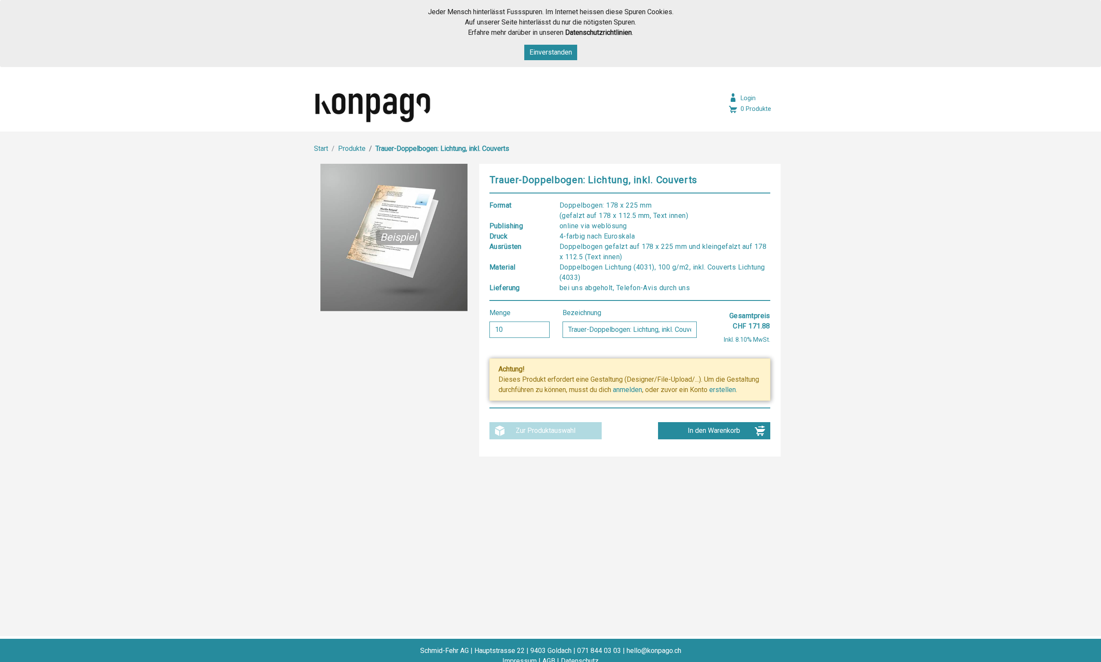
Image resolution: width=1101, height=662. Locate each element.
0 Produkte (756, 109)
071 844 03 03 (599, 651)
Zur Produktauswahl (545, 430)
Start (321, 148)
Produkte (352, 148)
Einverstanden (550, 52)
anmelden (627, 390)
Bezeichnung (583, 313)
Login (748, 98)
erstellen (722, 390)
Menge (500, 313)
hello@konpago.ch (654, 651)
